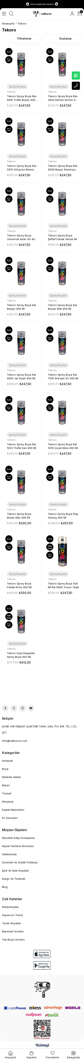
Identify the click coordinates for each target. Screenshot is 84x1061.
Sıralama (65, 38)
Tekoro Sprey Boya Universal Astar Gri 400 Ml (21, 237)
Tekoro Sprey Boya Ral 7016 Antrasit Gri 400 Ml (63, 376)
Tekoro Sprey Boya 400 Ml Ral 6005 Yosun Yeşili (63, 585)
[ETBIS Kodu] (42, 1030)
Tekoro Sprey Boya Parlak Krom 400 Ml (19, 585)
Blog (5, 886)
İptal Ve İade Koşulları (15, 870)
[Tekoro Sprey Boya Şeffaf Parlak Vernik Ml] (62, 203)
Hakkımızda (9, 854)
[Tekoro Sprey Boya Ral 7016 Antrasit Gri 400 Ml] (62, 342)
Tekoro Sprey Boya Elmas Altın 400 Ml (19, 515)
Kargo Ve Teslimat (13, 878)
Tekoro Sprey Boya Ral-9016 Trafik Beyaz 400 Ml (22, 98)
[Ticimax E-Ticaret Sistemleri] (42, 1046)
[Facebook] (5, 708)
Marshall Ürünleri (13, 931)
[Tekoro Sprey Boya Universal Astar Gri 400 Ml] (21, 203)
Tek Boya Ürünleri (13, 939)
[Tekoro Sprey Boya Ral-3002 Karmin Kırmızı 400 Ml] (62, 64)
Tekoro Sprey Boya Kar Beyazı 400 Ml (21, 306)
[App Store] (42, 954)
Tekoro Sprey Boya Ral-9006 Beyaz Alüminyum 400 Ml (63, 167)
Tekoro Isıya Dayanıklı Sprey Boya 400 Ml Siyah (21, 655)
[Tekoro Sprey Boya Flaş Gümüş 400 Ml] (62, 482)
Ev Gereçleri (10, 817)
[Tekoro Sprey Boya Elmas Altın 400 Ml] (21, 482)
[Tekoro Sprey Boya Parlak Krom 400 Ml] (21, 551)
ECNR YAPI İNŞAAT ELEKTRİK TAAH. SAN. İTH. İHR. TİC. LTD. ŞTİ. (39, 729)
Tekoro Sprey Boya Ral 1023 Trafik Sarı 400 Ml (21, 446)
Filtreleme (24, 38)
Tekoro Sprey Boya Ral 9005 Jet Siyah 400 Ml (21, 376)
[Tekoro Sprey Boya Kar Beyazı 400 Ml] (21, 273)
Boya (5, 768)
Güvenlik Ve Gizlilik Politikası (20, 862)
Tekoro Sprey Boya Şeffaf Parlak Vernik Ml (62, 237)
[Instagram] (22, 708)
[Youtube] (31, 708)
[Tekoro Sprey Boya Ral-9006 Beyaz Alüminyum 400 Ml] (62, 134)
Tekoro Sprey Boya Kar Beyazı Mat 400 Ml (62, 306)
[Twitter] (14, 708)
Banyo (6, 785)
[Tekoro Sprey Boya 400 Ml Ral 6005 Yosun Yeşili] (62, 551)
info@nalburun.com (14, 740)
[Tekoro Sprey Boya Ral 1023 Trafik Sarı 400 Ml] (21, 412)
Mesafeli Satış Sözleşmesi (18, 837)
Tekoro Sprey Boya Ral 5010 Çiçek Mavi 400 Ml (63, 446)
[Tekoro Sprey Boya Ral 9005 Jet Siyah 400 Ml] (21, 342)
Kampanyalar (10, 906)
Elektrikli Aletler (11, 777)
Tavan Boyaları (11, 923)
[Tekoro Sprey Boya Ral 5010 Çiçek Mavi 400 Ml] (62, 412)
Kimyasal (7, 801)
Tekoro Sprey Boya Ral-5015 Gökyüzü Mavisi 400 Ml (22, 167)
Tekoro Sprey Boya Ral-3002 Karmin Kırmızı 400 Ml (63, 98)
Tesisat (6, 793)
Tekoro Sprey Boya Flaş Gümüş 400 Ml (63, 515)
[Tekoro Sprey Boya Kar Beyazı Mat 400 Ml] (62, 273)
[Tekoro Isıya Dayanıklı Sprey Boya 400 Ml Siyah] (21, 621)
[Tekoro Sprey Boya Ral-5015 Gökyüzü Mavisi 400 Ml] (21, 134)
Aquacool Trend (12, 915)
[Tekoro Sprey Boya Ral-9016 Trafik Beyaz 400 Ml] (21, 64)
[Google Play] (42, 965)
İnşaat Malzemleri (13, 809)
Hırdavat (7, 760)
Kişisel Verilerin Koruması (18, 846)
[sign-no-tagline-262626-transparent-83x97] (42, 990)
